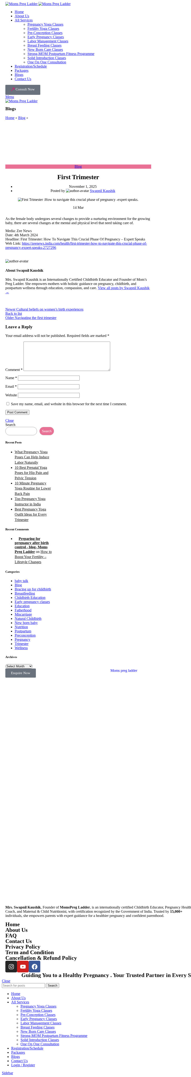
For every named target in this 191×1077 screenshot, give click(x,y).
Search (10, 425)
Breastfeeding (25, 593)
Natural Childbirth (28, 619)
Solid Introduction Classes (46, 58)
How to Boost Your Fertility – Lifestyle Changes (33, 557)
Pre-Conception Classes (44, 33)
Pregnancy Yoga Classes (45, 24)
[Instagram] (11, 966)
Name (11, 378)
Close (9, 420)
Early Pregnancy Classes (45, 37)
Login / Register (23, 1065)
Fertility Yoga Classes (43, 29)
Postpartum (23, 631)
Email (11, 386)
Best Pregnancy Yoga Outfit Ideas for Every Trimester (31, 514)
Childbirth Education (30, 598)
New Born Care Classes (45, 49)
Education (22, 606)
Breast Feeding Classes (44, 45)
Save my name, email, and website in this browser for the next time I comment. (69, 404)
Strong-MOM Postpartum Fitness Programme (60, 54)
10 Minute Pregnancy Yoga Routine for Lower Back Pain (33, 488)
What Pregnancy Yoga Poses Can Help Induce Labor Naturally (32, 457)
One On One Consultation (46, 62)
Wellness (21, 648)
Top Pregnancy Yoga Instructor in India (30, 501)
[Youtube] (23, 966)
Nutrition (21, 627)
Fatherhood (23, 610)
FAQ (11, 936)
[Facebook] (34, 966)
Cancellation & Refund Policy (41, 958)
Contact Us (18, 941)
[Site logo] (21, 4)
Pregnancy (22, 639)
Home (9, 118)
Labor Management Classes (47, 41)
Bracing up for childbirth (33, 589)
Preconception (25, 635)
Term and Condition (29, 952)
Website (11, 395)
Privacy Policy (22, 947)
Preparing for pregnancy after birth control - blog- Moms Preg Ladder (32, 545)
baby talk (21, 581)
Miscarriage (23, 614)
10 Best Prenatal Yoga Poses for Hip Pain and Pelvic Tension (31, 473)
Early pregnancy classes (32, 602)
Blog (21, 118)
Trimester (21, 644)
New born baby (26, 623)
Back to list (13, 314)
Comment (14, 370)
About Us (16, 930)
